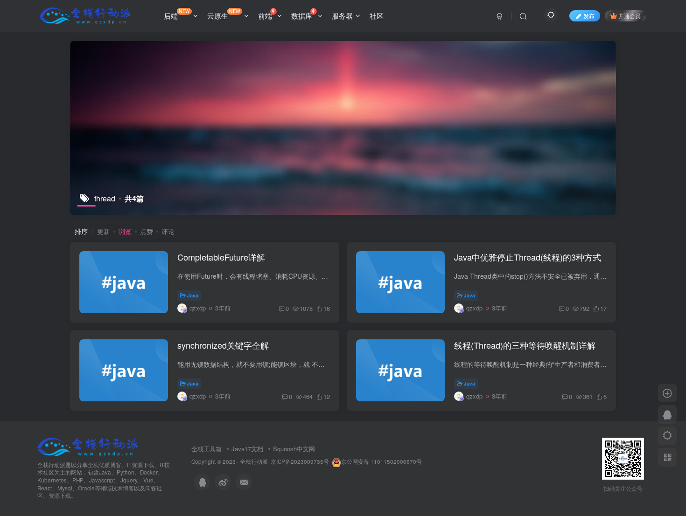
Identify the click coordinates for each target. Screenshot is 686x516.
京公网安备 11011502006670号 (381, 461)
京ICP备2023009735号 (300, 461)
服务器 (342, 16)
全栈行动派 (254, 461)
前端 (265, 16)
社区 (377, 16)
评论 (168, 231)
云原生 (223, 14)
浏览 (125, 231)
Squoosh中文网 (294, 448)
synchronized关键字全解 (223, 345)
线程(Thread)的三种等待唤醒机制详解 (524, 345)
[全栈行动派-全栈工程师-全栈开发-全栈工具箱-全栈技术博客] (88, 445)
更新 (103, 231)
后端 (177, 14)
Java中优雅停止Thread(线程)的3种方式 (527, 257)
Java (192, 295)
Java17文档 (247, 448)
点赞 (146, 231)
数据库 (301, 16)
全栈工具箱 (206, 448)
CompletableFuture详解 (221, 257)
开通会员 (629, 16)
